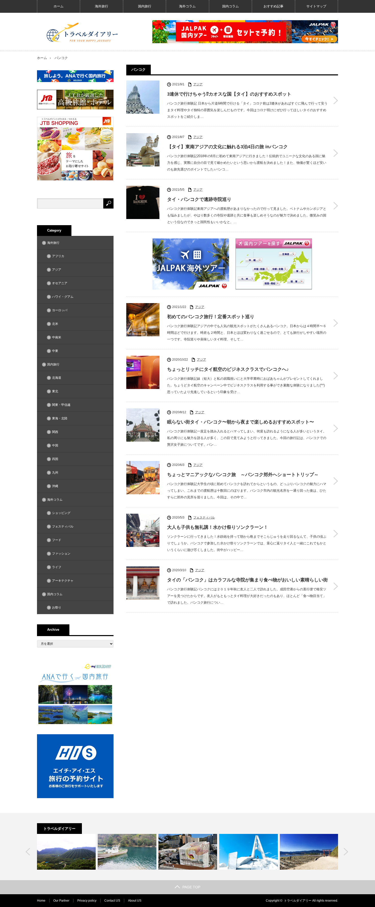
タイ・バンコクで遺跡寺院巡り (199, 199)
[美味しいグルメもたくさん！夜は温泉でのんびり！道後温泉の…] (187, 852)
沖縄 (55, 486)
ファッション (61, 553)
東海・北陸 (59, 418)
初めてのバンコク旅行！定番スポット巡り (210, 316)
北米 (55, 324)
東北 (55, 391)
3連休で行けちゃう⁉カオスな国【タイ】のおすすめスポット (229, 94)
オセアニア (59, 283)
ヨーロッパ (59, 310)
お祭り (56, 607)
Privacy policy (86, 900)
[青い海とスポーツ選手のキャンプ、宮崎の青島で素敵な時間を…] (309, 852)
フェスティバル (204, 517)
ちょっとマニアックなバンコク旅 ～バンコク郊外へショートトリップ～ (243, 474)
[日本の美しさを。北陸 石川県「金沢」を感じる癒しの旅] (127, 852)
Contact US (112, 900)
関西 (55, 432)
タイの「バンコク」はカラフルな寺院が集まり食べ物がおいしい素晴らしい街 (247, 579)
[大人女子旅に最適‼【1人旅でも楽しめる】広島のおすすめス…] (248, 852)
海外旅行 (101, 6)
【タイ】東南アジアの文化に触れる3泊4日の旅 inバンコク (227, 146)
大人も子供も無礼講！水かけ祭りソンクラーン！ (217, 527)
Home (41, 900)
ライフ (56, 567)
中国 (55, 445)
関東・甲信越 (61, 405)
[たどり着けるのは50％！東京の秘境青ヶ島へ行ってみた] (66, 852)
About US (134, 900)
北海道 (56, 378)
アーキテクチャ (62, 580)
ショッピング (61, 513)
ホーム (59, 6)
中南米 (56, 337)
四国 (55, 459)
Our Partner (61, 900)
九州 (55, 472)
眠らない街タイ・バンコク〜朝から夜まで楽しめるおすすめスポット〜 (240, 421)
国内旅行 (144, 6)
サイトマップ (316, 6)
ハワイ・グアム (62, 296)
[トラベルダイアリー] (82, 32)
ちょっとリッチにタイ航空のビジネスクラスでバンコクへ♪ (228, 369)
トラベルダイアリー (297, 900)
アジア (198, 84)
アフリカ (58, 256)
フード (56, 540)
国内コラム (230, 6)
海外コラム (187, 6)
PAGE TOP (191, 887)
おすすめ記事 (273, 6)
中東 (55, 351)
